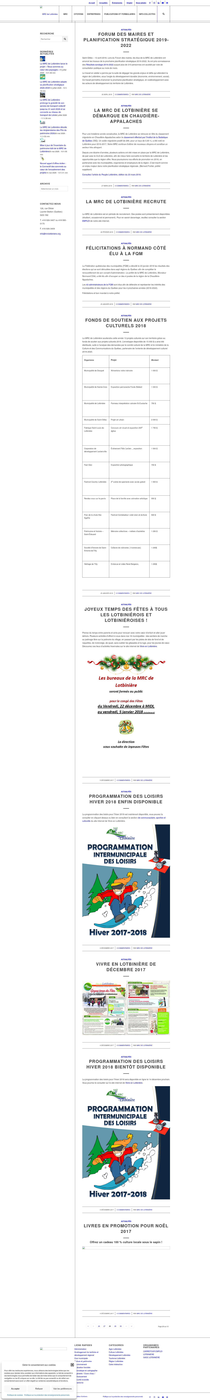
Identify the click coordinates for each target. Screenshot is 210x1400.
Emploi (129, 3)
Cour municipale (81, 1358)
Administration (80, 1349)
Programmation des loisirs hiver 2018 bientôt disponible (126, 1064)
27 (104, 1326)
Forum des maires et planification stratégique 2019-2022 (126, 39)
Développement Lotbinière (119, 1355)
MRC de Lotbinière (143, 94)
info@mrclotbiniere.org (50, 233)
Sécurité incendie (81, 1379)
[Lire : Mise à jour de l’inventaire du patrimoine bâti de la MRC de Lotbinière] (42, 142)
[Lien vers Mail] (167, 3)
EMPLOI (86, 220)
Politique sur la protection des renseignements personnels (46, 1395)
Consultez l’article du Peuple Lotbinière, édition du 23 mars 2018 (111, 174)
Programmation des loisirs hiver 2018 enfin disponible (126, 799)
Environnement (80, 1364)
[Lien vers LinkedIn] (158, 3)
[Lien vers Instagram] (154, 3)
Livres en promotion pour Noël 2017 (126, 1228)
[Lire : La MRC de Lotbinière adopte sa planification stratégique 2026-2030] (42, 78)
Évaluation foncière (82, 1367)
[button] (72, 1364)
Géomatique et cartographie (85, 1370)
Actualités (103, 3)
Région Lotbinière (116, 1361)
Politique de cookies (15, 1395)
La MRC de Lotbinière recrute (126, 201)
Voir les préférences (62, 1388)
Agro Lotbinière (115, 1349)
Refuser (39, 1388)
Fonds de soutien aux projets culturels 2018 (126, 323)
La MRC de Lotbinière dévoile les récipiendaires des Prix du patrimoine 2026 (53, 130)
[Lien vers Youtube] (163, 3)
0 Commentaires (122, 94)
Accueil (92, 3)
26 (99, 1326)
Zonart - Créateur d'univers (77, 1396)
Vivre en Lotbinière (148, 646)
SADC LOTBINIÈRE (151, 1357)
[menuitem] (92, 3)
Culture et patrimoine (83, 1361)
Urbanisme (78, 1382)
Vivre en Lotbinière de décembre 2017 (126, 966)
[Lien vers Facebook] (150, 3)
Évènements (117, 3)
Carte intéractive (115, 1364)
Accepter (15, 1388)
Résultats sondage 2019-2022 (99, 64)
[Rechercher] (163, 14)
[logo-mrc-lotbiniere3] (49, 14)
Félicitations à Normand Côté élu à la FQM (126, 250)
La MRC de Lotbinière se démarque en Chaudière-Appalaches (126, 115)
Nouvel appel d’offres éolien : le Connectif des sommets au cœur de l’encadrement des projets (53, 168)
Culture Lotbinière (116, 1352)
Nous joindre (141, 3)
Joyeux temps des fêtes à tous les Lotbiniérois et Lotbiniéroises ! (126, 614)
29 (115, 1326)
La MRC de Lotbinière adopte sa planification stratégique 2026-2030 (53, 84)
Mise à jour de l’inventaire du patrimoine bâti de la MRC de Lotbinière (53, 148)
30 (121, 1326)
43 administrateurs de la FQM (99, 284)
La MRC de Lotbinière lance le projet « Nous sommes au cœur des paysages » (53, 66)
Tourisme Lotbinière (117, 1358)
